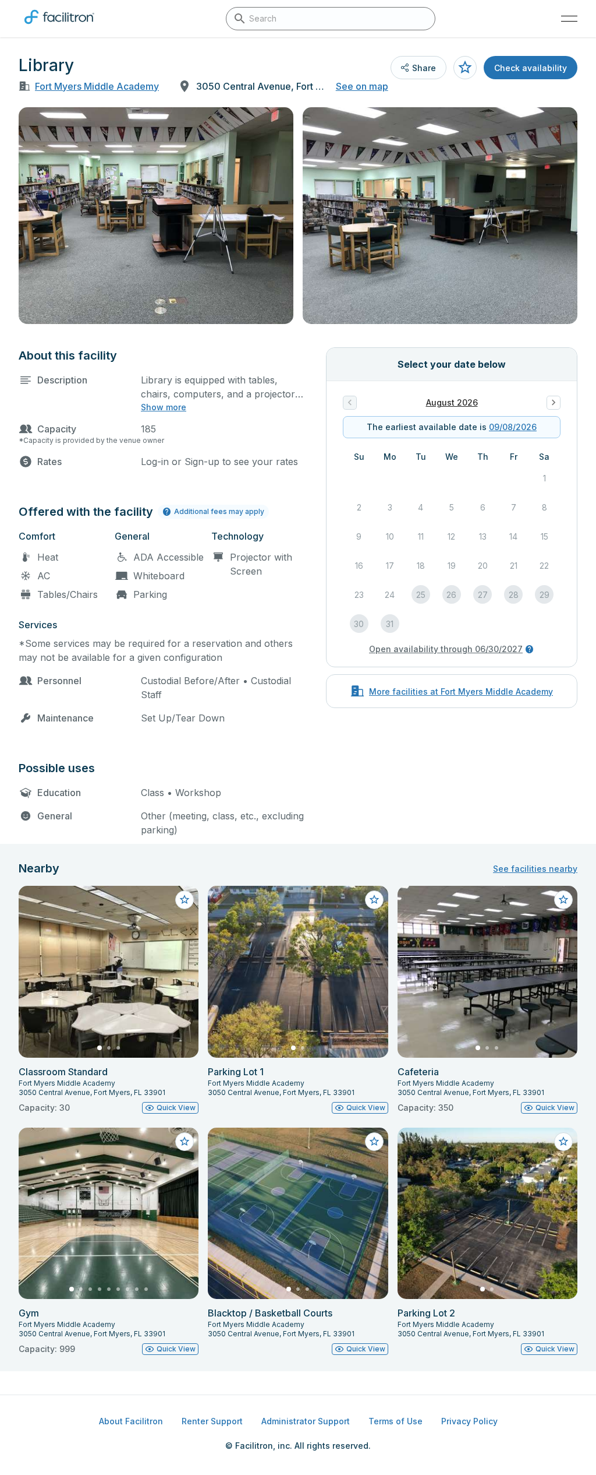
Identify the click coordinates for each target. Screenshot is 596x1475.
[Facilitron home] (59, 26)
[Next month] (553, 403)
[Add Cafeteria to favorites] (563, 899)
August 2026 (452, 402)
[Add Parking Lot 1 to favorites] (374, 899)
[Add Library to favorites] (465, 67)
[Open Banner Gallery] (156, 215)
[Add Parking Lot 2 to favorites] (563, 1141)
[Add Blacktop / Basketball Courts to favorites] (374, 1141)
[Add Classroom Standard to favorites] (184, 899)
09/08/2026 (513, 427)
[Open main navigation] (569, 18)
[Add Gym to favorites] (184, 1141)
